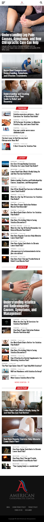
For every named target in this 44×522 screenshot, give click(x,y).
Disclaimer (28, 510)
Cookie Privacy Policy (19, 507)
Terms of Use (18, 510)
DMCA (8, 507)
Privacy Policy (32, 507)
